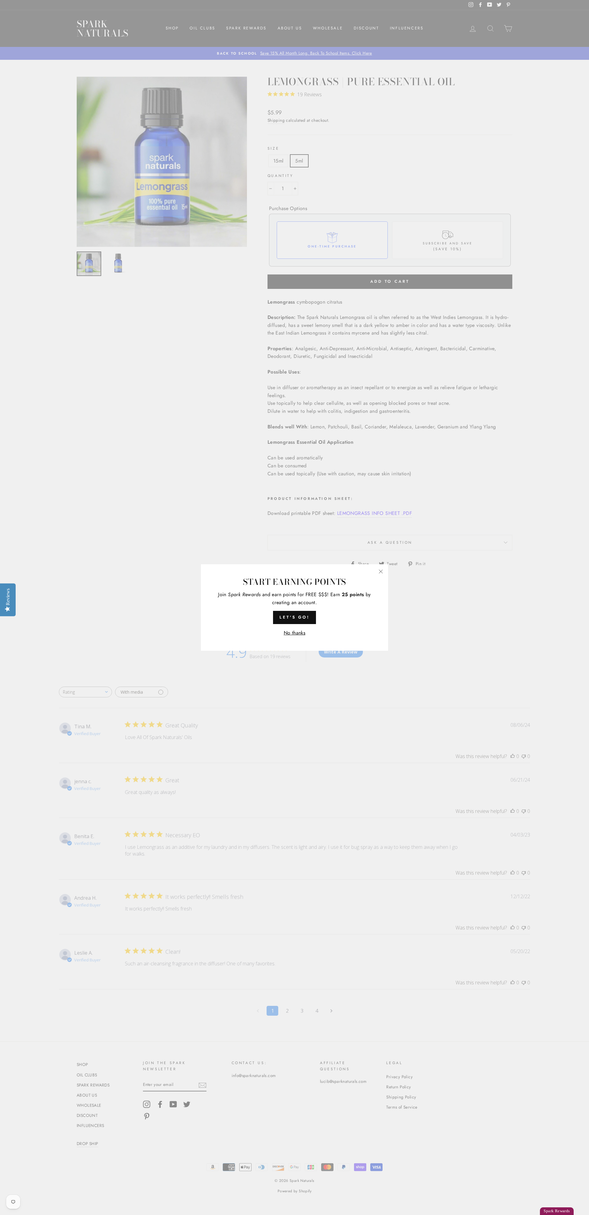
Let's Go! (294, 617)
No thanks (295, 632)
